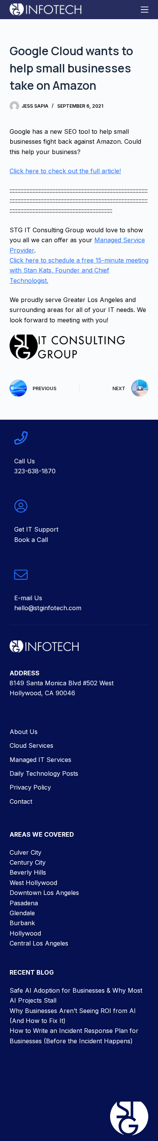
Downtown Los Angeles (44, 892)
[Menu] (144, 9)
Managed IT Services (40, 759)
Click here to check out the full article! (65, 171)
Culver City (25, 852)
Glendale (22, 913)
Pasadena (24, 902)
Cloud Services (31, 745)
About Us (24, 731)
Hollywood (25, 933)
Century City (28, 862)
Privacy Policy (30, 787)
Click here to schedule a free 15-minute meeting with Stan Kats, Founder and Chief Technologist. (79, 270)
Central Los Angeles (39, 943)
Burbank (22, 923)
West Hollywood (33, 883)
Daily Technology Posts (44, 773)
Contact (21, 801)
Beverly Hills (28, 872)
